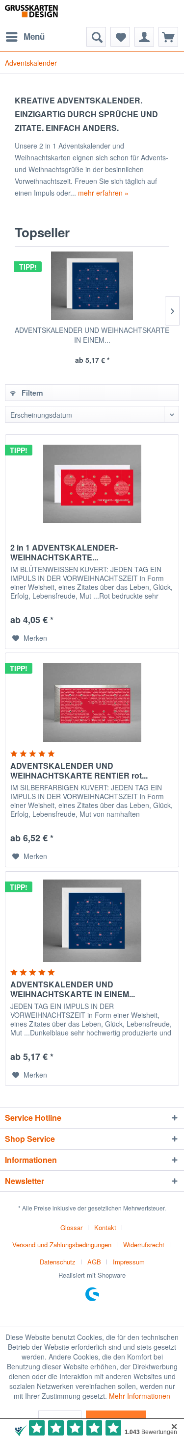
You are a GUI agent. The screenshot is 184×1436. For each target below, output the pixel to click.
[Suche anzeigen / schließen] (96, 37)
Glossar (71, 1227)
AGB (94, 1261)
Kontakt (105, 1227)
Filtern (31, 393)
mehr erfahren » (103, 193)
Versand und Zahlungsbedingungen (61, 1244)
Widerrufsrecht (143, 1244)
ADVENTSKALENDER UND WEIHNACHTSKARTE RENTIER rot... (79, 771)
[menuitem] (25, 37)
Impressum (129, 1261)
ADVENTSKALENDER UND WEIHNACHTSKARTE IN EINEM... (92, 335)
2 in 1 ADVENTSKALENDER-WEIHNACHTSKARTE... (64, 552)
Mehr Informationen (139, 1396)
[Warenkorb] (168, 37)
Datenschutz (58, 1261)
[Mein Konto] (144, 37)
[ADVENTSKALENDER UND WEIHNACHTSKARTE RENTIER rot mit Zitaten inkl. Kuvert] (92, 702)
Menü (34, 36)
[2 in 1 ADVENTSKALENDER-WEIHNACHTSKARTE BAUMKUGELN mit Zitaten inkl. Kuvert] (92, 484)
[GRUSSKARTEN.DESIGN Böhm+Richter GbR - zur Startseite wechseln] (42, 13)
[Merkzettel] (120, 37)
